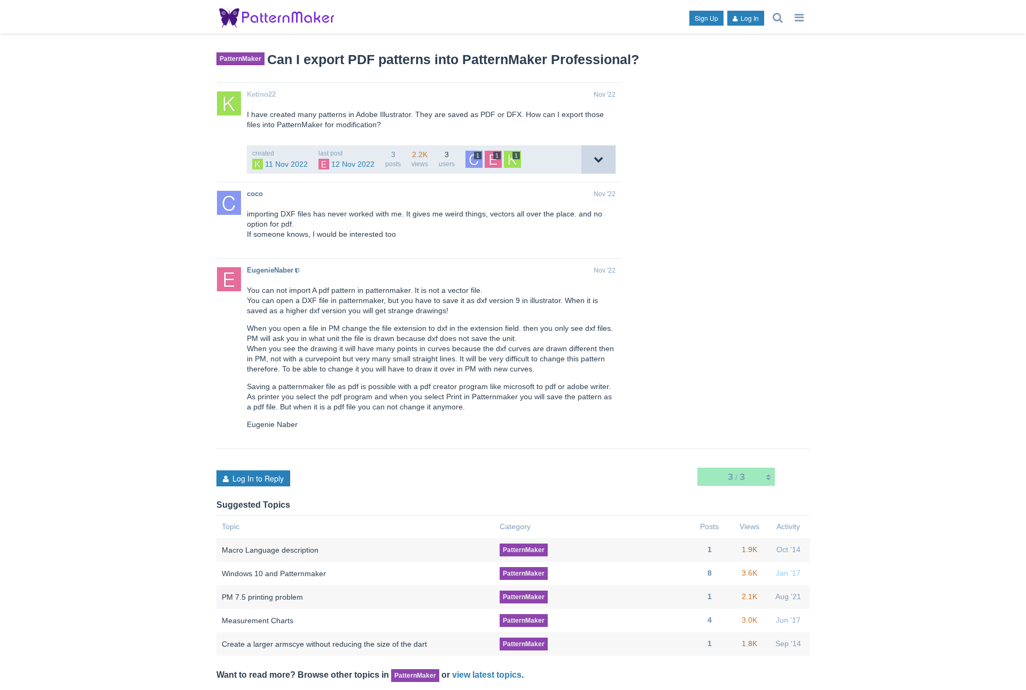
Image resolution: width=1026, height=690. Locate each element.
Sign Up (706, 17)
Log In (749, 17)
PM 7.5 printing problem (262, 597)
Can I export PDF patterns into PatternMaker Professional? (453, 59)
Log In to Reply (258, 478)
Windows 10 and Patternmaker (274, 573)
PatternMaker (240, 59)
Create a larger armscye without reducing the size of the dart (324, 644)
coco (255, 194)
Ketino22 (261, 94)
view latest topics (487, 674)
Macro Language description (270, 550)
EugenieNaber (270, 270)
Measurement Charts (257, 620)
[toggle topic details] (598, 159)
